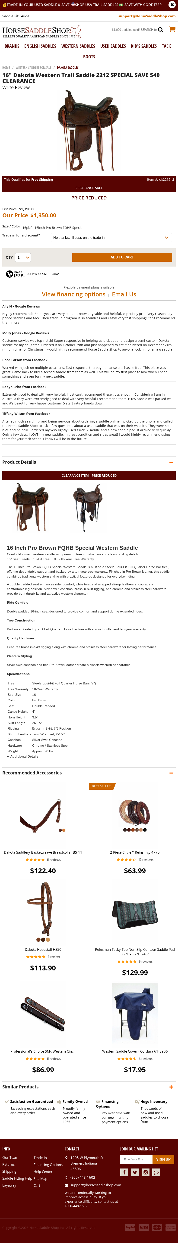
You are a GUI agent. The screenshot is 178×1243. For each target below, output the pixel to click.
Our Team (10, 1157)
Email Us (124, 294)
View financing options (73, 294)
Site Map (40, 1178)
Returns (8, 1164)
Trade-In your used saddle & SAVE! (39, 4)
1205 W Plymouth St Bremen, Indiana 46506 (86, 1163)
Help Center (43, 1171)
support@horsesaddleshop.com (95, 1185)
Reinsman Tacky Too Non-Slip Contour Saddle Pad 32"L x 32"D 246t (135, 951)
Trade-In (40, 1157)
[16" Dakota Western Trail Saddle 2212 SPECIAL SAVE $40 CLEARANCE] (89, 173)
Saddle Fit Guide (15, 16)
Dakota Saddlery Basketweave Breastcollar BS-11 (43, 852)
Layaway (9, 1185)
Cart (37, 1185)
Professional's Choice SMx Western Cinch (43, 1051)
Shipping (9, 1171)
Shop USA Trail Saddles (96, 4)
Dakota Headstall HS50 (43, 949)
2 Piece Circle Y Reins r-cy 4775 (135, 852)
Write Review (16, 87)
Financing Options (48, 1164)
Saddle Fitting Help (17, 1178)
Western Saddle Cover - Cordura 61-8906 (135, 1051)
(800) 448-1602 (82, 1177)
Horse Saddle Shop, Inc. (41, 32)
